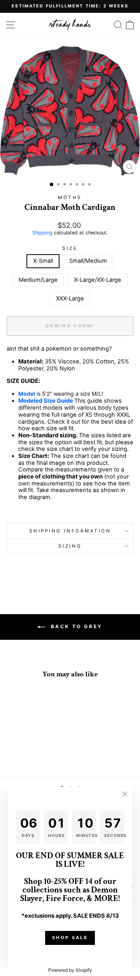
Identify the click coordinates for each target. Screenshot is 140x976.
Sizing (70, 546)
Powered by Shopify (70, 970)
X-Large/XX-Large (97, 279)
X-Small (43, 260)
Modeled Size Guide (45, 401)
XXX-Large (70, 298)
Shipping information (70, 531)
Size (69, 248)
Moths (70, 197)
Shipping (42, 233)
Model (26, 394)
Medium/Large (38, 279)
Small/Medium (88, 260)
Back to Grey (75, 627)
